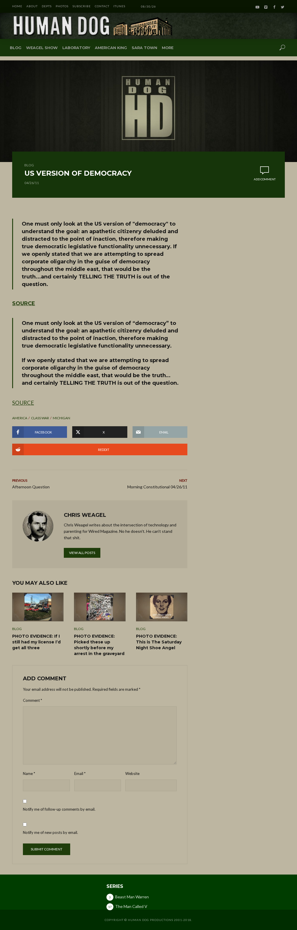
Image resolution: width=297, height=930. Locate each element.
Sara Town (144, 47)
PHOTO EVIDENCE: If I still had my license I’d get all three (36, 642)
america (19, 418)
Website (132, 773)
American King (111, 47)
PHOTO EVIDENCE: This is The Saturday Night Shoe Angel (159, 642)
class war (40, 418)
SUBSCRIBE (82, 6)
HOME (17, 6)
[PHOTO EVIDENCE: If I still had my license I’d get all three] (38, 607)
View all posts (82, 553)
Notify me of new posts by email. (50, 832)
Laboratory (76, 47)
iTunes (119, 6)
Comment (32, 700)
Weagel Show (42, 47)
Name (29, 773)
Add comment (265, 179)
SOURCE (23, 303)
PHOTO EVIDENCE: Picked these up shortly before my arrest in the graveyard (99, 645)
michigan (61, 418)
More (167, 47)
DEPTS (47, 6)
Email (80, 773)
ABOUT (32, 6)
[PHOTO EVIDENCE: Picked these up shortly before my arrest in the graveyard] (99, 607)
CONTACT (102, 6)
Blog (15, 47)
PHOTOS (62, 6)
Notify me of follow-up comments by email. (59, 809)
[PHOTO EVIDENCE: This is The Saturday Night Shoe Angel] (161, 607)
